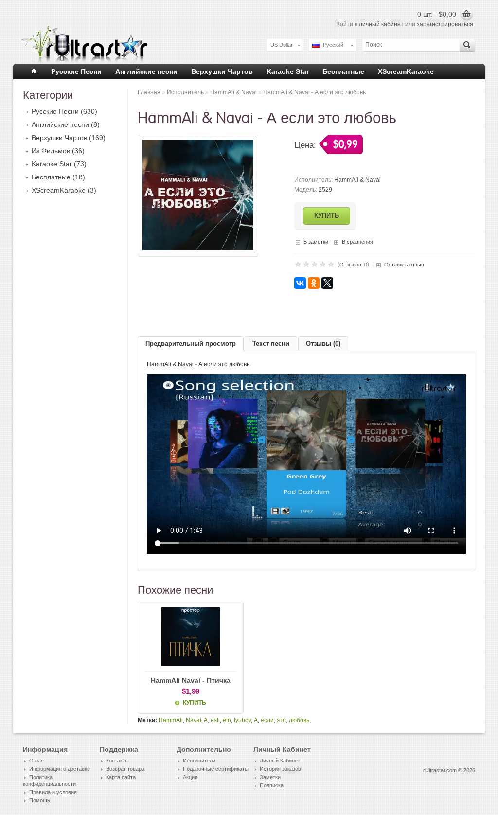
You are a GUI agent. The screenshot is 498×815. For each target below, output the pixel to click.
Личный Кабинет (280, 760)
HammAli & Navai (233, 92)
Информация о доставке (59, 769)
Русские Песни (76, 71)
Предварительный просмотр (190, 343)
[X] (327, 283)
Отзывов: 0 (353, 264)
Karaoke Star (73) (59, 164)
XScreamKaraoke (406, 71)
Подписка (272, 785)
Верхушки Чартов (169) (69, 138)
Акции (190, 777)
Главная (149, 92)
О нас (36, 760)
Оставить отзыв (404, 264)
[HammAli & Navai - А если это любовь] (197, 248)
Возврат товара (125, 769)
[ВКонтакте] (300, 283)
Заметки (270, 777)
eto (227, 720)
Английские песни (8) (66, 124)
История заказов (280, 769)
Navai (193, 720)
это (281, 720)
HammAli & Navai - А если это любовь (314, 92)
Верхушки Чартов (222, 71)
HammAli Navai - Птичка (191, 680)
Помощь (39, 800)
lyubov (242, 720)
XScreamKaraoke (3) (64, 190)
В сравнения (357, 242)
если (267, 720)
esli (215, 720)
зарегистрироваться (445, 24)
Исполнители (199, 760)
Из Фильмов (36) (58, 151)
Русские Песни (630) (64, 111)
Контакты (117, 760)
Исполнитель (185, 92)
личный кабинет (381, 24)
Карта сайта (121, 777)
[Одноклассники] (314, 283)
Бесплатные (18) (58, 177)
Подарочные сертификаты (216, 769)
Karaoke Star (288, 71)
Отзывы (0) (323, 343)
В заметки (315, 242)
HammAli (171, 720)
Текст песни (270, 343)
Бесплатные (343, 71)
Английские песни (146, 71)
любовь (299, 720)
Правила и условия (53, 792)
